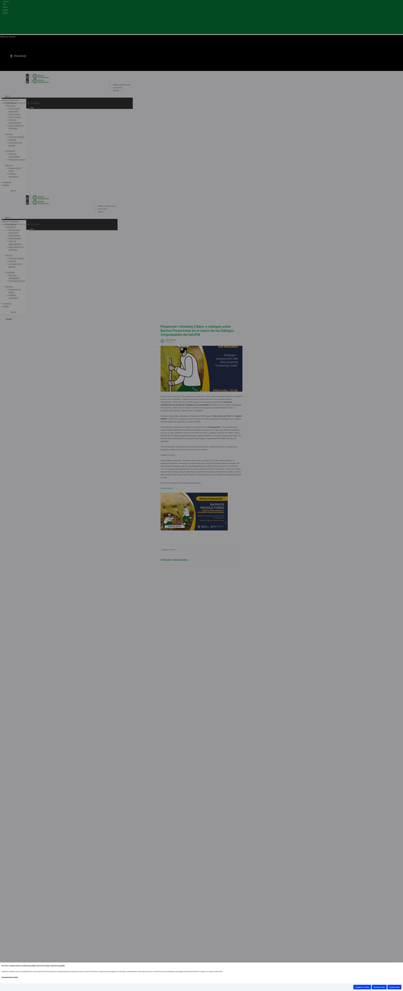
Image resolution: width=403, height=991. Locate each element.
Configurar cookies (362, 987)
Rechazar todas (379, 987)
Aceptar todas (394, 987)
